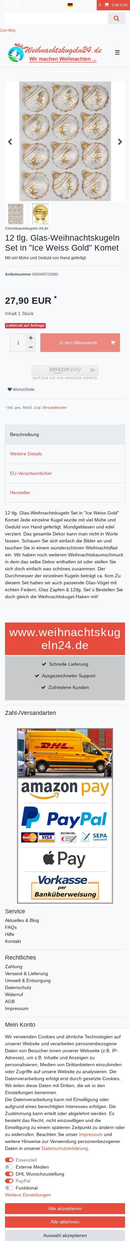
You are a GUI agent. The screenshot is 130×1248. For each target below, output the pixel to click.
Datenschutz (18, 987)
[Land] (70, 5)
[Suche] (116, 18)
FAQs (11, 927)
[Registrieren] (18, 5)
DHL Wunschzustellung (40, 1174)
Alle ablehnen (65, 1221)
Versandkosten (54, 407)
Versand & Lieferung (26, 973)
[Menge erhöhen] (30, 338)
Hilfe (9, 934)
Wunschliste (23, 389)
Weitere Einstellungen (28, 1194)
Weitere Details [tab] (26, 453)
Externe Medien (32, 1167)
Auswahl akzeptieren (65, 1235)
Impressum (17, 1008)
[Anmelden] (7, 5)
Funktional (27, 1188)
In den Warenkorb (78, 342)
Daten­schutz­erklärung (65, 1148)
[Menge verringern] (30, 347)
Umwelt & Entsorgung (28, 980)
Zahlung (13, 966)
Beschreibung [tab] (24, 434)
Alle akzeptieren (65, 1208)
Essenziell (26, 1160)
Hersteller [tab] (20, 492)
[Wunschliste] (92, 5)
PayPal (23, 1181)
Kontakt (13, 941)
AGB (10, 1001)
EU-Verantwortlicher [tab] (31, 473)
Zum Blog (7, 30)
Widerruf (14, 994)
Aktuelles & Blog (22, 920)
